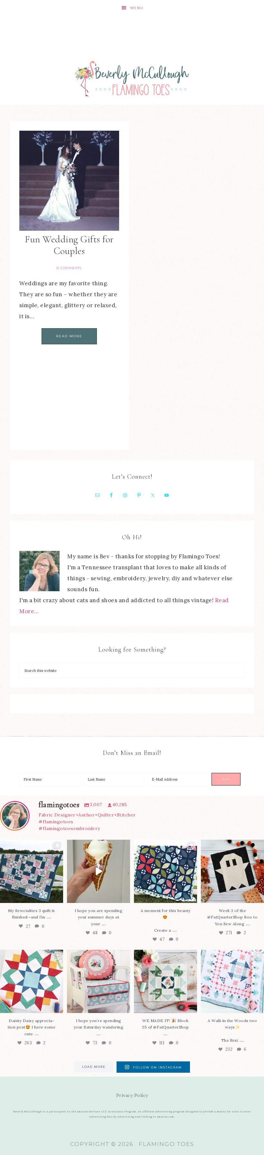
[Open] (31, 871)
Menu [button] (137, 8)
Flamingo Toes (132, 78)
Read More (69, 336)
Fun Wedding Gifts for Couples (69, 245)
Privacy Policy (132, 1095)
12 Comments (68, 268)
